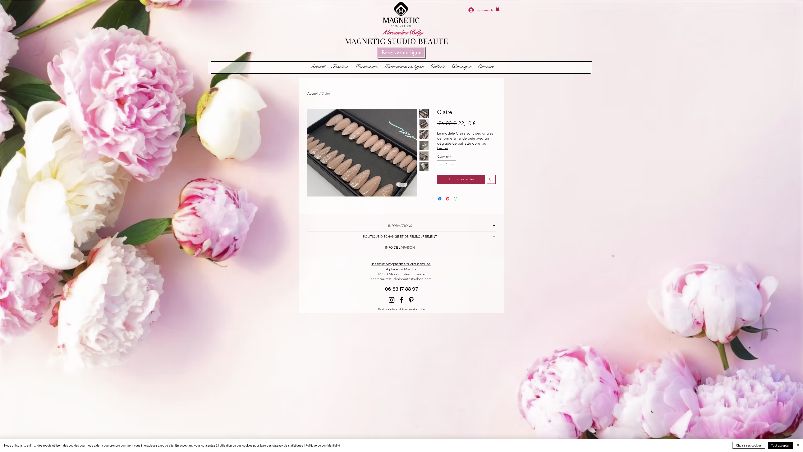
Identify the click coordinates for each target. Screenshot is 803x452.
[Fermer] (797, 445)
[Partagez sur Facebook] (439, 198)
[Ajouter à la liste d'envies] (491, 179)
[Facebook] (401, 300)
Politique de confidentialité (323, 445)
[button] (497, 8)
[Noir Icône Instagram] (391, 300)
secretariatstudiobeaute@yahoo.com (401, 279)
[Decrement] (440, 164)
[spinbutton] (446, 164)
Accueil (312, 93)
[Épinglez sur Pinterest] (447, 198)
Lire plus (442, 148)
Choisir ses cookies (749, 445)
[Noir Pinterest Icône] (411, 300)
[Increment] (453, 164)
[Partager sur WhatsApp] (455, 198)
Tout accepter (780, 445)
